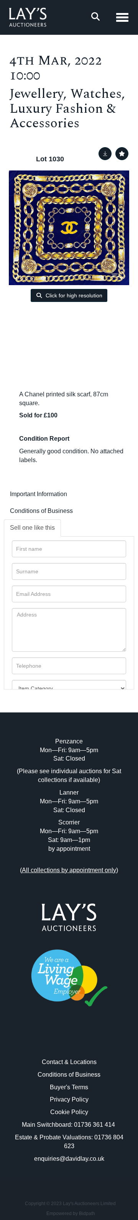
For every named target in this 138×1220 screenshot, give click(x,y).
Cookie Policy (69, 1112)
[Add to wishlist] (121, 153)
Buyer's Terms (69, 1087)
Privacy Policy (69, 1099)
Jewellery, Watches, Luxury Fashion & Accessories (67, 108)
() (69, 870)
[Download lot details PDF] (105, 153)
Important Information (38, 494)
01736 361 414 (95, 1124)
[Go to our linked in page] (69, 1040)
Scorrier (69, 822)
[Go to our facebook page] (53, 1040)
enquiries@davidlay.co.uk (69, 1158)
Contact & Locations (69, 1062)
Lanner (69, 792)
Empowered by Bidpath (70, 1213)
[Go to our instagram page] (85, 1040)
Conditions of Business (41, 511)
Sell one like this (32, 527)
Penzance (69, 741)
